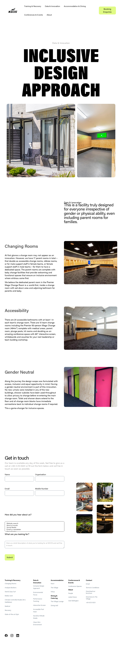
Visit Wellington (73, 601)
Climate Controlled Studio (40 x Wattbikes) (15, 601)
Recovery (8, 610)
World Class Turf (10, 592)
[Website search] (34, 523)
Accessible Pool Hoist (38, 610)
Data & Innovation (52, 6)
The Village (54, 587)
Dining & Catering (54, 596)
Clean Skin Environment (37, 623)
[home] (12, 10)
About (49, 14)
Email (7, 488)
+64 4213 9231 (91, 602)
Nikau (53, 592)
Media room (9, 596)
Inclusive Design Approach (38, 587)
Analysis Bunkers (10, 587)
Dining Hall (54, 605)
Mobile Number (41, 488)
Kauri (52, 583)
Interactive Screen (39, 605)
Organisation (40, 474)
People (70, 593)
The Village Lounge (57, 601)
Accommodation (57, 580)
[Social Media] (34, 527)
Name (7, 474)
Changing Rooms (10, 583)
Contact (89, 580)
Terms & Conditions (92, 587)
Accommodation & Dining (75, 6)
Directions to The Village (91, 598)
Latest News (72, 597)
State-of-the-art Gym (12, 614)
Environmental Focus (38, 593)
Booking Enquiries (107, 10)
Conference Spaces (75, 586)
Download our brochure (90, 592)
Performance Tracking (37, 600)
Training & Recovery (32, 6)
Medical (7, 606)
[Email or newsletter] (34, 529)
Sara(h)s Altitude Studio (38, 617)
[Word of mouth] (34, 525)
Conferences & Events (33, 14)
